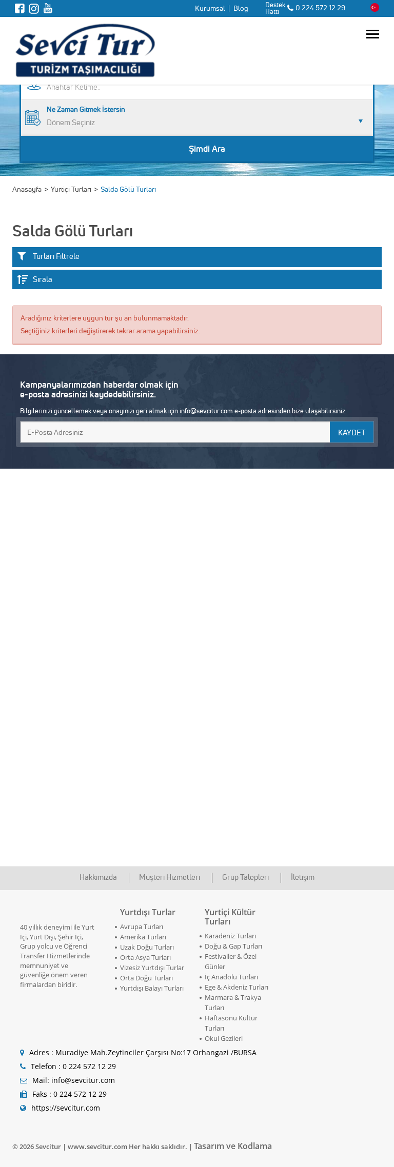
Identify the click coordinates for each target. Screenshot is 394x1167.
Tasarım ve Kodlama (233, 1146)
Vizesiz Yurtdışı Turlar (152, 967)
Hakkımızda (98, 877)
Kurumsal (210, 8)
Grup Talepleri (245, 877)
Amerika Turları (143, 936)
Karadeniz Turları (230, 935)
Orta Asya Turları (145, 957)
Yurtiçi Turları (71, 189)
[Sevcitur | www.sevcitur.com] (84, 49)
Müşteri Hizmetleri (169, 877)
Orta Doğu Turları (146, 977)
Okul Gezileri (224, 1038)
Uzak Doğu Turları (147, 947)
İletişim (302, 877)
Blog (240, 8)
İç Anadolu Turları (231, 976)
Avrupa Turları (141, 926)
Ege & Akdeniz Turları (236, 987)
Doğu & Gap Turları (233, 946)
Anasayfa (27, 189)
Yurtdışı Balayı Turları (152, 988)
